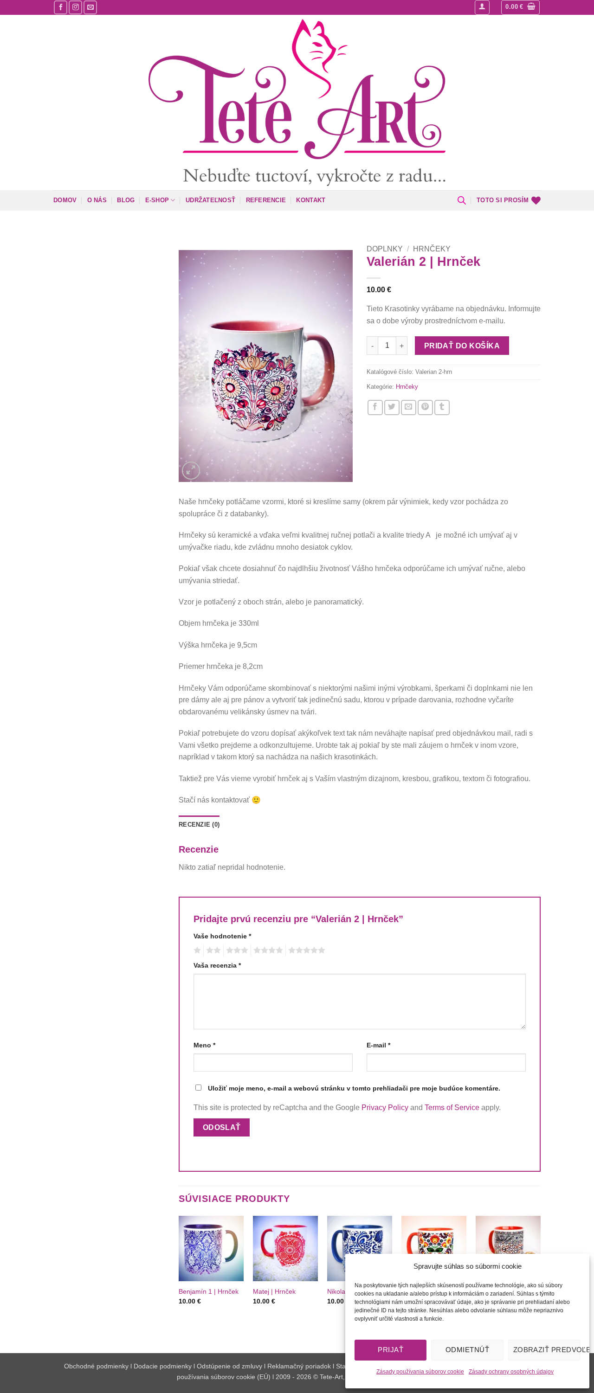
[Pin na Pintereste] (425, 407)
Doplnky (385, 249)
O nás (97, 200)
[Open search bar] (461, 200)
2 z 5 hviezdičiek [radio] (212, 950)
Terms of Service (452, 1107)
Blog (126, 200)
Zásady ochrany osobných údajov (511, 1371)
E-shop (157, 200)
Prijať (390, 1350)
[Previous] (179, 1276)
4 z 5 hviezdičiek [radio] (267, 950)
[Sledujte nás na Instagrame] (75, 7)
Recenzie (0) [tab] (199, 824)
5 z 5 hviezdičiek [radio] (305, 950)
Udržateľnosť (210, 200)
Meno (204, 1045)
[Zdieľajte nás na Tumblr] (442, 407)
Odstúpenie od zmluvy (229, 1366)
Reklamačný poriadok (299, 1366)
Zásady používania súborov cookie (420, 1371)
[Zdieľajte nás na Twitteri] (392, 407)
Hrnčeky (432, 249)
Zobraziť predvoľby (546, 1350)
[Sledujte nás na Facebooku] (60, 7)
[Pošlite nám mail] (90, 7)
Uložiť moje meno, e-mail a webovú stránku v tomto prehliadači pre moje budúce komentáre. (354, 1088)
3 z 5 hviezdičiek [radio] (235, 950)
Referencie (266, 200)
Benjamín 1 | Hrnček (209, 1291)
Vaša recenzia (217, 965)
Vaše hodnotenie (222, 936)
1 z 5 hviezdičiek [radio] (196, 950)
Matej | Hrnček (274, 1291)
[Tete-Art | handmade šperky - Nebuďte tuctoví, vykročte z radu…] (297, 102)
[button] (482, 7)
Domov (65, 200)
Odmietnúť (467, 1350)
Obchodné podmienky (97, 1366)
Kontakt (310, 200)
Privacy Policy (385, 1107)
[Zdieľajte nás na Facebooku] (375, 407)
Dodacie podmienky (163, 1366)
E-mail (378, 1045)
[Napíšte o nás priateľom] (408, 407)
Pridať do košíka (462, 346)
